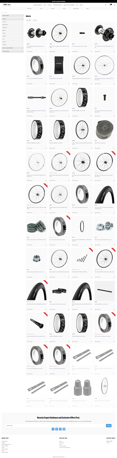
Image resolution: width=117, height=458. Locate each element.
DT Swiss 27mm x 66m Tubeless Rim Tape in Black (34, 78)
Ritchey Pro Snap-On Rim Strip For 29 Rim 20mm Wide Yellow (36, 239)
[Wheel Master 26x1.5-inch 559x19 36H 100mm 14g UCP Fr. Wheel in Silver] (37, 162)
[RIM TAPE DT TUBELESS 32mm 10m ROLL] (82, 97)
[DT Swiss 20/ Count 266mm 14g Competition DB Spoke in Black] (37, 387)
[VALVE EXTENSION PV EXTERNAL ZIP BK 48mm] (82, 258)
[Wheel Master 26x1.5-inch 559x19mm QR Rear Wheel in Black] (59, 258)
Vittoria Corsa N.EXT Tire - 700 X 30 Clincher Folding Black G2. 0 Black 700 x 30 (104, 208)
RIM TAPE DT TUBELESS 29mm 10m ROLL (78, 336)
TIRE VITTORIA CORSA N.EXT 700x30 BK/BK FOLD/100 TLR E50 (81, 305)
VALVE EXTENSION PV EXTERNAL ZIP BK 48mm (79, 271)
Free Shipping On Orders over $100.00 (58, 1)
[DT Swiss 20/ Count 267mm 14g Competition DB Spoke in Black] (59, 387)
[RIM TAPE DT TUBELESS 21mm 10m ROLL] (59, 323)
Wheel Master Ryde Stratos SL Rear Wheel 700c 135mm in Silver (58, 208)
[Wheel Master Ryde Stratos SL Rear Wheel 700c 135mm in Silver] (59, 194)
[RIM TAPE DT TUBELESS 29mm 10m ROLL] (82, 323)
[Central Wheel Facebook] (53, 429)
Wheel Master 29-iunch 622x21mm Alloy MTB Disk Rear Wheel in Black (59, 47)
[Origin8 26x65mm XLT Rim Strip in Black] (59, 65)
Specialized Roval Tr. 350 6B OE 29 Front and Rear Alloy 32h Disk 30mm (81, 240)
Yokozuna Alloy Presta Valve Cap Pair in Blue (79, 400)
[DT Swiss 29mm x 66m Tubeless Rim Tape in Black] (59, 226)
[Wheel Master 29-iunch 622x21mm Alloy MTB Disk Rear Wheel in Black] (59, 33)
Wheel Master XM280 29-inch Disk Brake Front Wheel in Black (104, 271)
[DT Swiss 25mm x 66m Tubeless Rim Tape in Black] (104, 323)
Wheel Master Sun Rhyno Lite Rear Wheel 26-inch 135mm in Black (81, 176)
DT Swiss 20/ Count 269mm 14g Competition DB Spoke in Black (104, 369)
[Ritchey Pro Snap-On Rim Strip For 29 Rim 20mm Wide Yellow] (37, 226)
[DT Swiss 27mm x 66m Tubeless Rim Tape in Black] (37, 65)
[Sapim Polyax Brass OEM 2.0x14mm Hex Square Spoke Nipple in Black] (104, 97)
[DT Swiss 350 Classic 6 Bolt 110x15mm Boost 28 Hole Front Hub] (104, 33)
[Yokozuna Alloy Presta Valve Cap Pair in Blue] (82, 387)
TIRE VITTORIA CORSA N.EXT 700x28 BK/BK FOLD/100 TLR (36, 304)
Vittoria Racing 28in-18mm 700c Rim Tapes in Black (57, 304)
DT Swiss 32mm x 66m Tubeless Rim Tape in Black (34, 368)
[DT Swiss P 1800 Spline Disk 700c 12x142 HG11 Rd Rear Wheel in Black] (82, 130)
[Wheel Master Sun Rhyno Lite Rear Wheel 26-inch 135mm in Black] (82, 162)
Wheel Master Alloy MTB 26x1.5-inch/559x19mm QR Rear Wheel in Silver (58, 111)
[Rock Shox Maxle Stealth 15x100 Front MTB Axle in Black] (37, 323)
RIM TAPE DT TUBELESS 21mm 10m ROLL (55, 336)
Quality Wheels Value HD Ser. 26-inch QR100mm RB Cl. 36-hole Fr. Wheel (104, 79)
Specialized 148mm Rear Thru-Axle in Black (101, 304)
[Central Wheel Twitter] (56, 429)
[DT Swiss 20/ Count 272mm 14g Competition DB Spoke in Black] (82, 355)
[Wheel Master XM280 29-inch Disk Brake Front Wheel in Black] (104, 258)
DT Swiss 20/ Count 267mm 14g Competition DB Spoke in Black (58, 401)
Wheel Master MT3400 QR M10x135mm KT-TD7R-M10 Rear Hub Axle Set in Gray (36, 111)
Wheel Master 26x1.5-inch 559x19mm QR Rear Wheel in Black (59, 271)
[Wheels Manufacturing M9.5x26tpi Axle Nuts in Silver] (104, 226)
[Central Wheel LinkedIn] (64, 429)
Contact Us (108, 442)
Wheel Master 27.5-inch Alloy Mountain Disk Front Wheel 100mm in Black (103, 176)
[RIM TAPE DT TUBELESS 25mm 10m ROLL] (37, 130)
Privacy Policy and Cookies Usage (64, 447)
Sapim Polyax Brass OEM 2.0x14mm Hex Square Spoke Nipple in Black (103, 111)
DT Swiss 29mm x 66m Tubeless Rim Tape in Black (57, 239)
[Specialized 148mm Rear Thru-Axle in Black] (104, 291)
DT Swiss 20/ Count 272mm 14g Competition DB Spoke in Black (81, 369)
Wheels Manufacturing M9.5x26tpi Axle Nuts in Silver (103, 239)
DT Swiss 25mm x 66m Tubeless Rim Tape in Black (102, 336)
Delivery (60, 441)
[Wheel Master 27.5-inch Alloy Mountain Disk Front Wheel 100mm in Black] (104, 162)
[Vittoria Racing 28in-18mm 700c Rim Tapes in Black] (59, 291)
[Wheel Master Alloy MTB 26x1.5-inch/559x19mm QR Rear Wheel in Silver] (59, 97)
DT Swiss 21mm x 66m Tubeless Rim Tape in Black (57, 368)
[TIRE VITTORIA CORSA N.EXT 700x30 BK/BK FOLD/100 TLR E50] (82, 291)
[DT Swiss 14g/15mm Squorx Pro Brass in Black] (82, 33)
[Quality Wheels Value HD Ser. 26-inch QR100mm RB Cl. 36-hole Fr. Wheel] (104, 65)
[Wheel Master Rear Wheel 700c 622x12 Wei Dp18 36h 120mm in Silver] (59, 162)
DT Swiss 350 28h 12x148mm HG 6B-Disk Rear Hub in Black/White (35, 47)
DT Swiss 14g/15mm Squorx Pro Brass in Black (79, 46)
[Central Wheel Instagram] (60, 429)
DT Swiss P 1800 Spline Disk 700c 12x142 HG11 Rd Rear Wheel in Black (82, 144)
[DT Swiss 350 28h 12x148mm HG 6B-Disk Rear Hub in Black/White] (37, 33)
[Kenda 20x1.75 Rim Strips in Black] (104, 130)
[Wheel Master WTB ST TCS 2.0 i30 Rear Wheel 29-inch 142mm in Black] (37, 194)
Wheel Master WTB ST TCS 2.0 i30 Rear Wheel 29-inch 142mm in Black (36, 208)
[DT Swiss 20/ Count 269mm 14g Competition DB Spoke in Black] (104, 355)
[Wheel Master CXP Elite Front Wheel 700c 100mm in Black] (82, 65)
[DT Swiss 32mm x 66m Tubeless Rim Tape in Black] (37, 355)
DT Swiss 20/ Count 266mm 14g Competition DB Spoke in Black (36, 401)
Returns (60, 444)
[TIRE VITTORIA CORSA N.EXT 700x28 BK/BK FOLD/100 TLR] (37, 291)
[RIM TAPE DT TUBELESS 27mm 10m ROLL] (59, 130)
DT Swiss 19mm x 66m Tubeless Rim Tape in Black (80, 207)
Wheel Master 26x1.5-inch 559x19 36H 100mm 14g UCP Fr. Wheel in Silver (36, 176)
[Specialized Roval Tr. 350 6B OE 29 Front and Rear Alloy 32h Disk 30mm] (82, 226)
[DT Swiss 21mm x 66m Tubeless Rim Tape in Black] (59, 355)
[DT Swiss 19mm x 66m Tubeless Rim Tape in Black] (82, 194)
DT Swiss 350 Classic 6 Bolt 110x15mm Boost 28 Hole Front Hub (104, 47)
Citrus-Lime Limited (62, 456)
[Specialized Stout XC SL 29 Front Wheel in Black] (104, 387)
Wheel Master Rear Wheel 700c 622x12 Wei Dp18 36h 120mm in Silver (59, 176)
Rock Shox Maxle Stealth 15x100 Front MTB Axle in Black (36, 336)
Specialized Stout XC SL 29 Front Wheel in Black (102, 400)
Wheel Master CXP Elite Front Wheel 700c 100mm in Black (81, 78)
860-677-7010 (109, 441)
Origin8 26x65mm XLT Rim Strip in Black (55, 78)
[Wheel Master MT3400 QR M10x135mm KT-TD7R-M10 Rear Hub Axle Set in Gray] (37, 97)
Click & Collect (61, 442)
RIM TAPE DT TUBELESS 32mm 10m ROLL (78, 110)
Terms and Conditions (62, 445)
